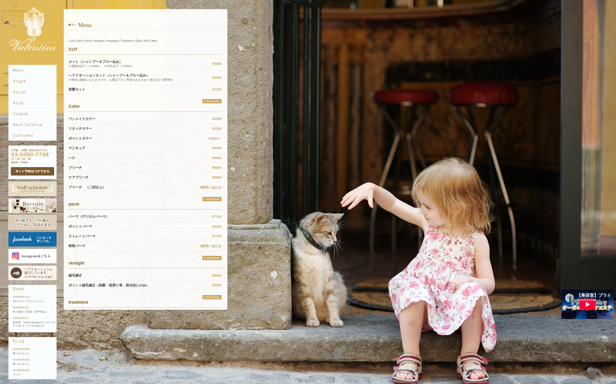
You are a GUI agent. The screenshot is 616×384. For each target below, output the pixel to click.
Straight (99, 41)
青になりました (21, 353)
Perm (88, 41)
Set (146, 41)
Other (153, 41)
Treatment (127, 41)
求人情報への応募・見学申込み (29, 311)
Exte (138, 41)
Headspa (112, 41)
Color (79, 41)
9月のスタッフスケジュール (28, 301)
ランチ (16, 374)
